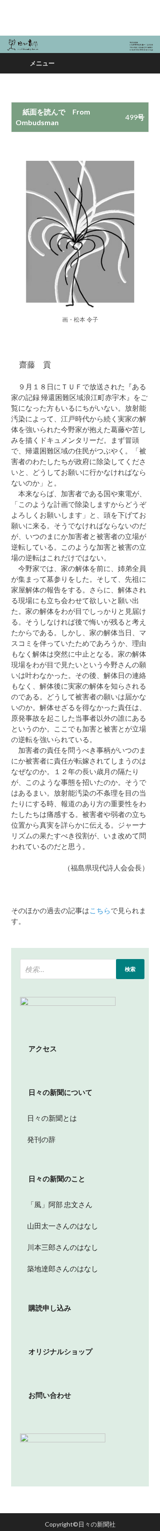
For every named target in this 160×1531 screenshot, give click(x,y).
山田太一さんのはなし (59, 1225)
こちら (100, 910)
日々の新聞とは (48, 1118)
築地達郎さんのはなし (59, 1268)
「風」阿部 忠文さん (56, 1204)
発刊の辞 (41, 1139)
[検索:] (82, 969)
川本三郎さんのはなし (59, 1247)
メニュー (42, 63)
